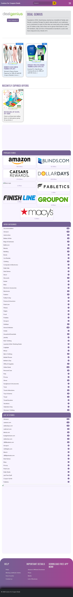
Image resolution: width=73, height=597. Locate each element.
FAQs (7, 569)
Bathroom (36, 245)
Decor (36, 275)
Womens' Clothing (36, 410)
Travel (36, 397)
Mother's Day (36, 360)
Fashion (36, 294)
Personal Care (36, 370)
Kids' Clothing (36, 341)
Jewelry (36, 337)
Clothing (36, 261)
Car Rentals (36, 258)
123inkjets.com (36, 449)
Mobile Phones (36, 357)
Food (36, 314)
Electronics (36, 291)
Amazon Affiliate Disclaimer (36, 569)
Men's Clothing (36, 354)
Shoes (36, 380)
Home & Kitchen (36, 327)
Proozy (36, 377)
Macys (36, 350)
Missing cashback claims (13, 573)
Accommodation (36, 228)
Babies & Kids (36, 238)
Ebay (36, 284)
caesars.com (36, 422)
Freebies (36, 317)
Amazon (36, 232)
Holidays (36, 324)
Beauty (36, 248)
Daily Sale (36, 268)
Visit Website (12, 20)
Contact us (9, 579)
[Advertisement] (36, 137)
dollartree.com (36, 439)
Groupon (36, 321)
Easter (36, 281)
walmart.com (36, 429)
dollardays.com (36, 426)
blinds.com (36, 432)
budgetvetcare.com (36, 435)
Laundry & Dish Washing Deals (36, 344)
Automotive (36, 235)
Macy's (36, 452)
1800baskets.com (36, 442)
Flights (36, 311)
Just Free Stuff (36, 475)
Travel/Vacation (36, 400)
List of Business (32, 579)
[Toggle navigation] (70, 3)
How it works (10, 576)
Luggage (36, 347)
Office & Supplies (36, 364)
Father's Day (36, 298)
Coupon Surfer (36, 478)
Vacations (36, 403)
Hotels (36, 331)
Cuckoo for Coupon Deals (10, 3)
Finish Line (36, 304)
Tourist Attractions (36, 390)
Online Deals (36, 367)
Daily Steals (36, 472)
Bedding (36, 251)
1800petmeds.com (36, 455)
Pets (36, 374)
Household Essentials (36, 334)
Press (29, 573)
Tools (36, 387)
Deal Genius (36, 271)
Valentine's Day (36, 407)
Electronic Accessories (36, 288)
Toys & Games (36, 393)
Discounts (36, 278)
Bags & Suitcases (36, 241)
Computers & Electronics (36, 265)
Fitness (36, 308)
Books (36, 255)
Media (30, 576)
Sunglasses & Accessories (36, 384)
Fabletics (36, 482)
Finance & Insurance (36, 301)
